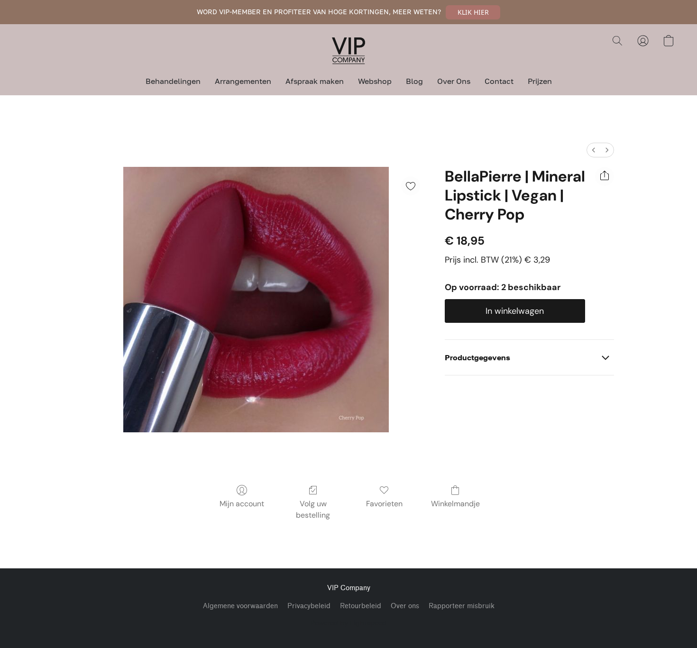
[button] (473, 12)
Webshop (375, 81)
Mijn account (242, 504)
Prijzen (540, 81)
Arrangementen (243, 81)
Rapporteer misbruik (462, 606)
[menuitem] (593, 150)
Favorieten (384, 504)
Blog (414, 81)
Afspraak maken (314, 81)
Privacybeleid (308, 606)
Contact (499, 81)
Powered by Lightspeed (348, 623)
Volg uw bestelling (313, 509)
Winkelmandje (455, 504)
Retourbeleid (360, 606)
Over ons (405, 606)
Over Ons (453, 81)
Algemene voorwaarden (240, 606)
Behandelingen (173, 81)
